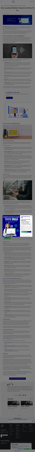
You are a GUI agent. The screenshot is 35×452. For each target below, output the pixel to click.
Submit (26, 231)
